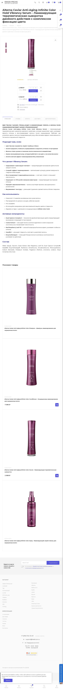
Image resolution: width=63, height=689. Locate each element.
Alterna (33, 585)
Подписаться (53, 563)
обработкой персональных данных (42, 566)
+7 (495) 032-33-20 (27, 636)
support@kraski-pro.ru (33, 639)
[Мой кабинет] (43, 2)
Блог (3, 625)
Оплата (27, 118)
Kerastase (34, 583)
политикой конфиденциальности (34, 568)
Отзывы (18, 118)
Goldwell (4, 586)
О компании (5, 614)
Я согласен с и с (39, 567)
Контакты (5, 628)
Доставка (22, 104)
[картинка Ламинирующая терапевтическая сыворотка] (31, 54)
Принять (8, 680)
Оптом (4, 621)
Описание (22, 109)
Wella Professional (7, 583)
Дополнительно (50, 118)
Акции (4, 623)
